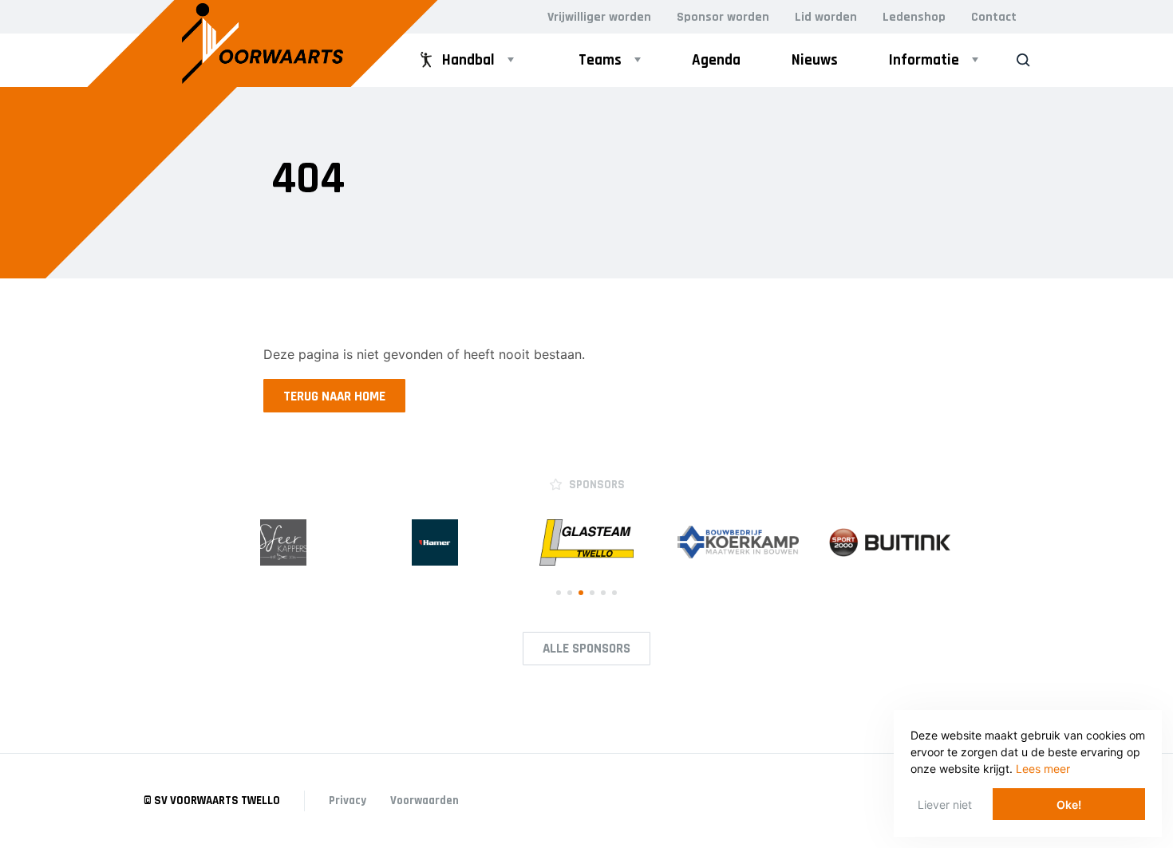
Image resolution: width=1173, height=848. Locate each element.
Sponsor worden (723, 17)
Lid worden (826, 17)
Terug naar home (334, 396)
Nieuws (815, 60)
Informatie (924, 60)
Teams (600, 60)
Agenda (716, 60)
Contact (994, 17)
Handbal (468, 60)
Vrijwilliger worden (599, 17)
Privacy (347, 800)
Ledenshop (914, 17)
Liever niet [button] (945, 804)
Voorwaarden (424, 800)
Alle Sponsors (586, 648)
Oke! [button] (1068, 804)
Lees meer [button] (1043, 768)
